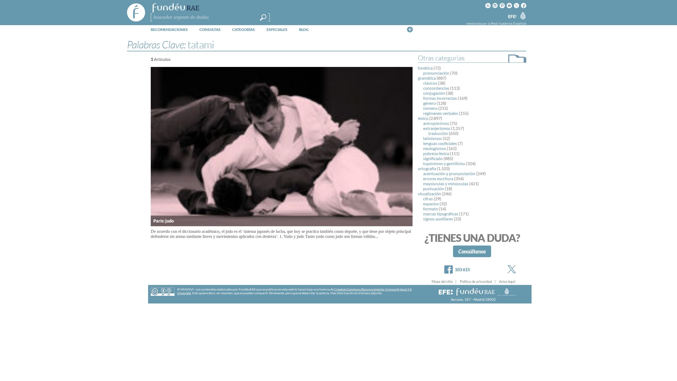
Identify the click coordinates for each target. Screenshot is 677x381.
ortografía (427, 168)
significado (433, 158)
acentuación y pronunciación (449, 173)
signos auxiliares (438, 218)
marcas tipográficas (440, 213)
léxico (423, 118)
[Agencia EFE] (512, 17)
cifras (428, 198)
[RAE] (522, 16)
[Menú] (410, 29)
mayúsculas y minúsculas (445, 183)
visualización (429, 193)
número (430, 108)
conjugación (434, 93)
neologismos (434, 148)
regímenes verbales (440, 113)
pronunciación (436, 72)
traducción (438, 133)
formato (430, 208)
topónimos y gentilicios (444, 163)
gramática (427, 77)
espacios (431, 203)
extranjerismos (436, 128)
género (429, 103)
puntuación (433, 188)
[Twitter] (512, 269)
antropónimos (436, 123)
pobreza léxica (436, 153)
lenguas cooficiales (440, 143)
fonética (425, 67)
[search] (263, 17)
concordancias (436, 87)
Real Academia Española (508, 23)
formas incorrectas (440, 98)
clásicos (430, 82)
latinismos (432, 138)
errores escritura (438, 178)
